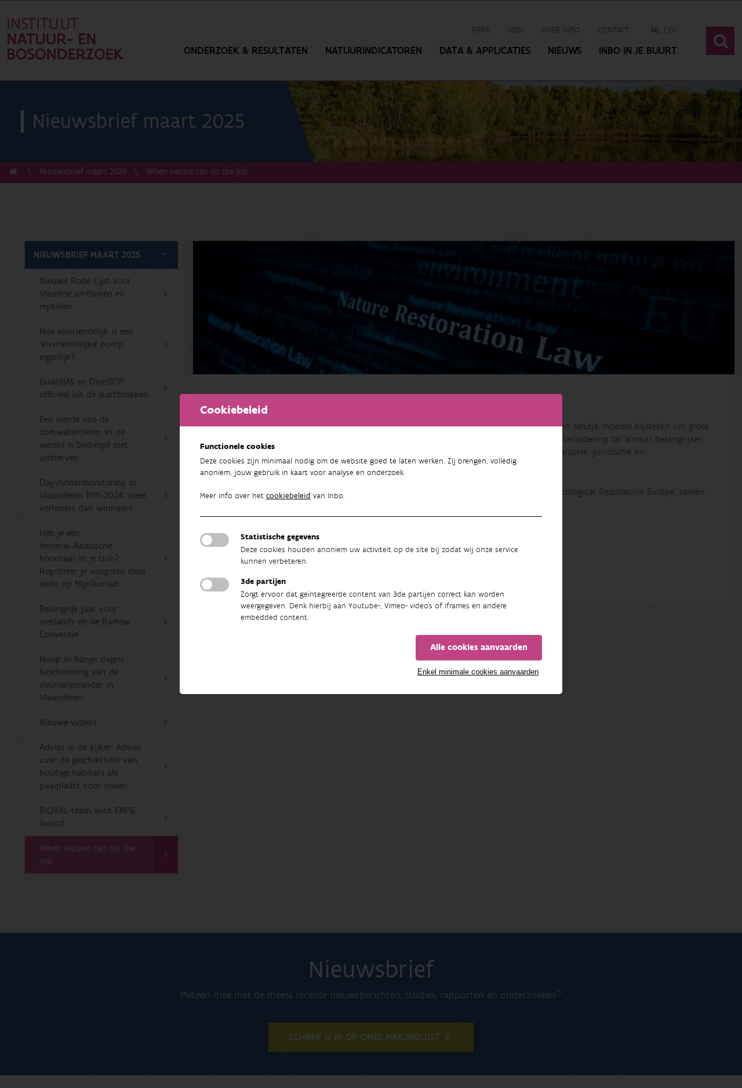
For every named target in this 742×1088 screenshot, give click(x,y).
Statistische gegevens (280, 537)
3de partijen (263, 581)
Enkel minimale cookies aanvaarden (478, 671)
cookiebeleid (288, 496)
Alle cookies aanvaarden (479, 647)
